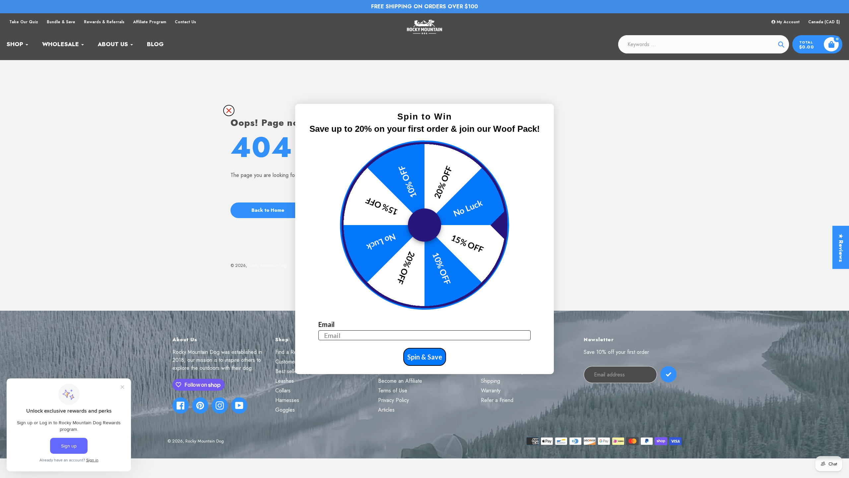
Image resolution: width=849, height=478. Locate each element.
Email (326, 324)
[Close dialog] (229, 110)
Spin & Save (424, 357)
